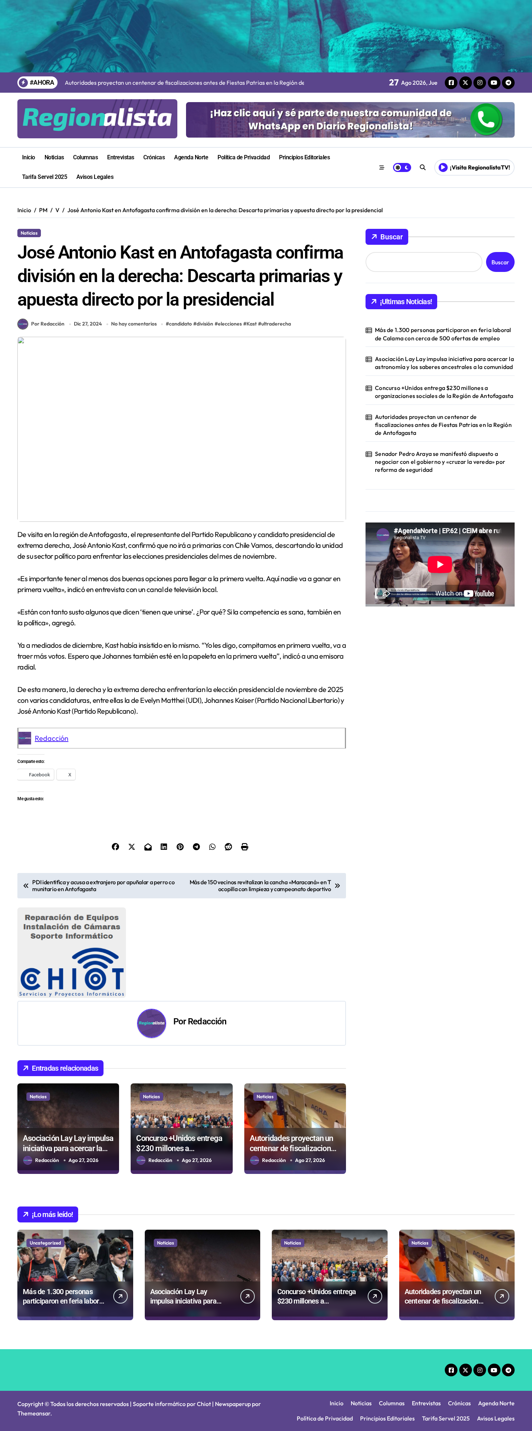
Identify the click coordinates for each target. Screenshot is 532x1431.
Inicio (28, 157)
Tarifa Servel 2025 (44, 176)
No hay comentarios (134, 323)
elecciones (230, 323)
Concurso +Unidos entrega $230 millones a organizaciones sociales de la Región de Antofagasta (444, 391)
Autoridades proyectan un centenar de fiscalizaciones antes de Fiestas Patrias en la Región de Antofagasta (443, 425)
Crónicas (154, 157)
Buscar (391, 236)
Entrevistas (120, 157)
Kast (251, 323)
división (205, 323)
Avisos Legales (94, 176)
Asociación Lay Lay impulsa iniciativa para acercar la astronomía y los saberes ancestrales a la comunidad (444, 362)
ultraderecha (276, 323)
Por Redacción (47, 323)
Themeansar (33, 1413)
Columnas (85, 157)
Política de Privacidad (244, 157)
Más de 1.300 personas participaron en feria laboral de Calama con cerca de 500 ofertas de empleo (443, 333)
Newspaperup (233, 1403)
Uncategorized (45, 1243)
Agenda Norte (191, 157)
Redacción (51, 738)
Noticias (54, 157)
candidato (180, 323)
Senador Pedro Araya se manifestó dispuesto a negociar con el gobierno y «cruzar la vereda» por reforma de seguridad (440, 462)
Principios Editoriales (304, 157)
